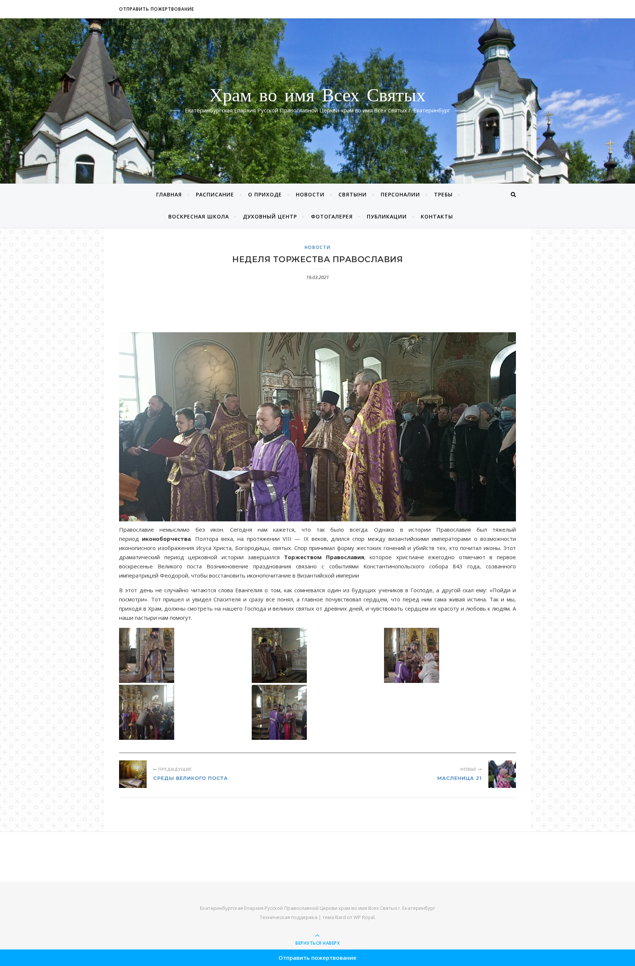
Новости (310, 194)
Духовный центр (270, 216)
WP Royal (364, 917)
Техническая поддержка (289, 917)
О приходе (265, 194)
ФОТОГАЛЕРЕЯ (332, 216)
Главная (169, 194)
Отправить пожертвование (156, 9)
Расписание (215, 194)
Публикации (387, 216)
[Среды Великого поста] (133, 774)
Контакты (437, 216)
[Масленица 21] (502, 774)
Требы (443, 194)
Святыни (352, 194)
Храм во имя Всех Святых (317, 96)
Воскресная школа (198, 216)
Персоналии (400, 194)
